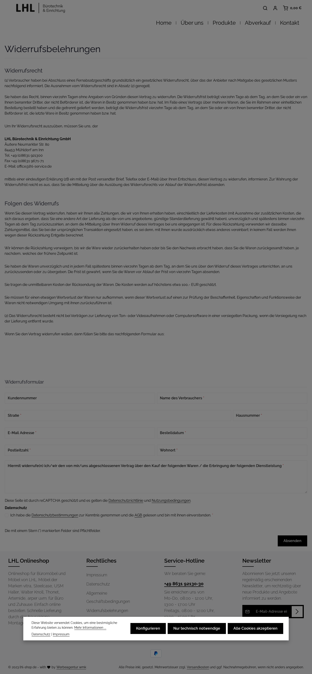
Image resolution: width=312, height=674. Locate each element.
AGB (138, 515)
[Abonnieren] (297, 611)
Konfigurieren (148, 628)
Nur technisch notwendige (196, 628)
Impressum (96, 574)
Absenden (292, 541)
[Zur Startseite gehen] (39, 8)
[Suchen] (265, 8)
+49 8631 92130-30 (184, 583)
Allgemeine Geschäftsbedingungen (108, 597)
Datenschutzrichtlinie (125, 500)
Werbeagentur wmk (71, 667)
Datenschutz (98, 584)
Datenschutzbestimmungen (55, 515)
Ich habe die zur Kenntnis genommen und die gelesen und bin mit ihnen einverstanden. (111, 515)
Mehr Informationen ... (90, 627)
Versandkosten (198, 667)
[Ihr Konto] (275, 8)
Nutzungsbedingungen (171, 500)
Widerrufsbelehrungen (107, 610)
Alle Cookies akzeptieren (255, 628)
